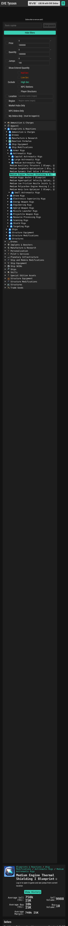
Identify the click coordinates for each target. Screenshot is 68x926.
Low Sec (25, 77)
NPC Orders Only (16, 110)
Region (12, 101)
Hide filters (30, 32)
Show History (33, 892)
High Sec (25, 82)
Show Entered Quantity (19, 68)
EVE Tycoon (9, 3)
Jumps (12, 61)
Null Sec (24, 72)
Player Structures (28, 91)
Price (11, 43)
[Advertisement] (34, 14)
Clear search (49, 25)
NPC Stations (27, 86)
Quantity (12, 52)
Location (13, 96)
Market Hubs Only (17, 105)
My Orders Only (15, 116)
